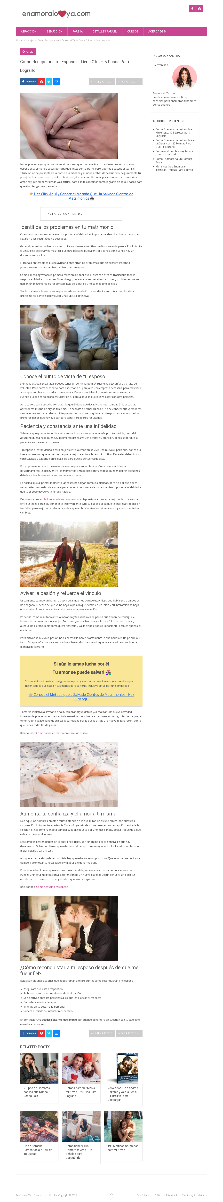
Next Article (127, 82)
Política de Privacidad (165, 1195)
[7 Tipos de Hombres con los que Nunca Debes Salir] (39, 1068)
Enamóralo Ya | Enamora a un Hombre (37, 1195)
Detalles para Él (105, 31)
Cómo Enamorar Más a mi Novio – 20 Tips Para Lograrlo (81, 1092)
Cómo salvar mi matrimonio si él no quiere (62, 733)
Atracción (29, 31)
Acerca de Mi (157, 31)
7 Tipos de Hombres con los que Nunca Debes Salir (37, 1092)
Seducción (55, 31)
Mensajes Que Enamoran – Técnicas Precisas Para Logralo (175, 168)
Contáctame (143, 1195)
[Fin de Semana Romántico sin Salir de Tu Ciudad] (39, 1126)
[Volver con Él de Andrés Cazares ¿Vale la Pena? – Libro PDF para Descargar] (123, 1068)
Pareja (77, 31)
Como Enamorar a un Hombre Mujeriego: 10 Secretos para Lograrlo (174, 132)
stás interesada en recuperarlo (60, 499)
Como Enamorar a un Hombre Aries (174, 160)
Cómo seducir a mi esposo (52, 887)
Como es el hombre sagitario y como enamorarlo (174, 152)
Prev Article (103, 82)
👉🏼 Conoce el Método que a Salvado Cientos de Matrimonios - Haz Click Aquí (81, 696)
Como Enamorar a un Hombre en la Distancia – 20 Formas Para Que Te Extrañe (176, 143)
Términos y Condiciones (194, 1195)
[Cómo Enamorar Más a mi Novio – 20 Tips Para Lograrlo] (81, 1068)
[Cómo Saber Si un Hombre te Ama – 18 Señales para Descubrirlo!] (81, 1126)
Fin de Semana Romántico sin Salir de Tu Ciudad (38, 1149)
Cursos (132, 31)
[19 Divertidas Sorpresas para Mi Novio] (123, 1126)
